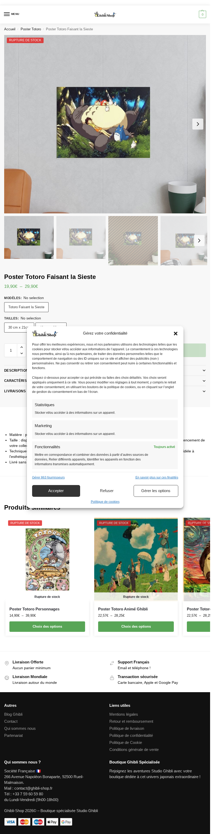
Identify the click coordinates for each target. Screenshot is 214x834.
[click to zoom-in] (105, 124)
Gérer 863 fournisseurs (48, 477)
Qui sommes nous (20, 728)
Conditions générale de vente (134, 750)
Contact (10, 721)
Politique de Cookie (125, 742)
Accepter (56, 490)
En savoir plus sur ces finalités (156, 477)
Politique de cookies (105, 502)
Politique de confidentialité (131, 735)
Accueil (9, 29)
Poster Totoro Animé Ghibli (123, 609)
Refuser (107, 490)
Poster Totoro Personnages (34, 609)
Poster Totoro (31, 29)
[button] (175, 333)
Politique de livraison (126, 728)
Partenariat (13, 735)
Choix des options (47, 626)
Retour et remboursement (131, 721)
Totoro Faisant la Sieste (26, 307)
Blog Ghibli (13, 714)
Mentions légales (123, 714)
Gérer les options (155, 490)
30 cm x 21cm (19, 327)
